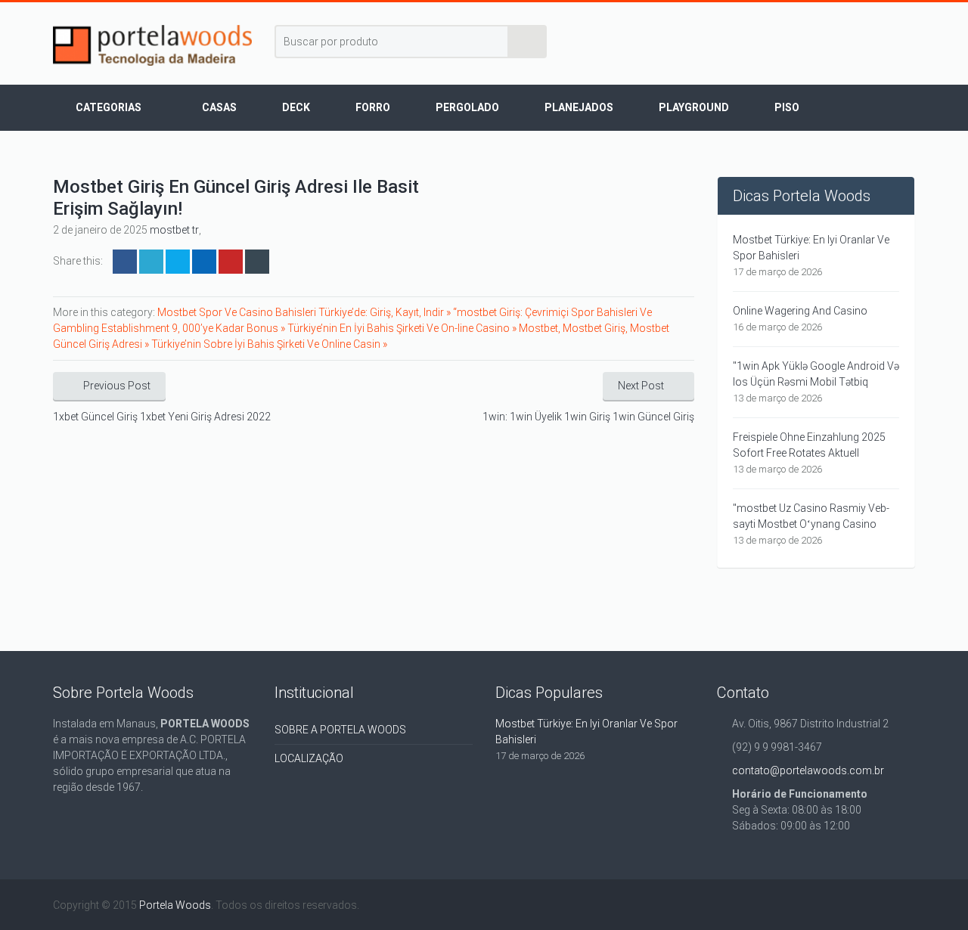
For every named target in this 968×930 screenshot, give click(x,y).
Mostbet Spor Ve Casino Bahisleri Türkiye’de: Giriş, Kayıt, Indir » (305, 312)
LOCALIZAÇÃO (309, 758)
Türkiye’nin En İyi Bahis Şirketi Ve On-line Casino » (403, 328)
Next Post (641, 386)
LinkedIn (178, 262)
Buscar (528, 41)
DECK (296, 107)
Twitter (151, 262)
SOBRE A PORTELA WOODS (340, 730)
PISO (786, 107)
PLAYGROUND (694, 107)
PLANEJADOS (578, 107)
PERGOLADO (467, 107)
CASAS (219, 107)
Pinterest (231, 262)
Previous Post (116, 386)
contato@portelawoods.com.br (808, 770)
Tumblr (257, 262)
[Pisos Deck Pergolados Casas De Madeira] (152, 45)
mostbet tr (174, 230)
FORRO (372, 107)
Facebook (125, 262)
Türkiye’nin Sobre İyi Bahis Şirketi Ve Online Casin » (269, 344)
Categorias (108, 107)
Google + (204, 262)
